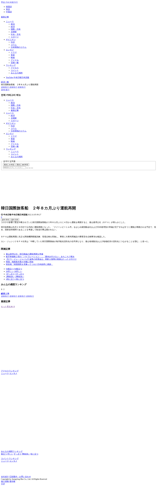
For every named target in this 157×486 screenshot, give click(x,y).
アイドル (15, 60)
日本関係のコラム (18, 47)
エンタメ (10, 50)
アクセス (15, 68)
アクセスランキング (10, 371)
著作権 (12, 481)
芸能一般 (15, 63)
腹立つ (4, 454)
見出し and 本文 (22, 165)
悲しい (10, 454)
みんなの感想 (17, 73)
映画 (13, 57)
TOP (3, 484)
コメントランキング (10, 458)
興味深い (26, 454)
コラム (14, 45)
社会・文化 (16, 34)
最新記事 (5, 17)
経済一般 (5, 82)
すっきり (18, 454)
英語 (8, 9)
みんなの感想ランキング (12, 451)
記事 (5, 294)
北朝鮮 (14, 32)
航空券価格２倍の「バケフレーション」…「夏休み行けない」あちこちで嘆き (40, 257)
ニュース (10, 21)
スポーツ (15, 37)
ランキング (11, 65)
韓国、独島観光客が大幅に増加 (19, 262)
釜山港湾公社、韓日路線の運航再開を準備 (24, 254)
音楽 (13, 55)
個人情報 (5, 481)
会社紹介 (5, 477)
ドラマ (14, 52)
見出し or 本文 (9, 165)
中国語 (9, 12)
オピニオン (11, 39)
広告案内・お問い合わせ (20, 477)
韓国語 (9, 7)
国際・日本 (16, 29)
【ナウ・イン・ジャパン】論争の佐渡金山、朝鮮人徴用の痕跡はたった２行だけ (41, 259)
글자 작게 (5, 220)
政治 (13, 24)
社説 (13, 42)
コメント (15, 70)
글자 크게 (14, 220)
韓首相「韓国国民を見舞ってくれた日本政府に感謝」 (29, 264)
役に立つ (34, 454)
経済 (13, 27)
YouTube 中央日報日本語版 (17, 77)
